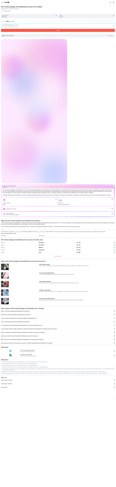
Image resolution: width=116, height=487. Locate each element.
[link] (7, 2)
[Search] (110, 2)
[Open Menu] (2, 2)
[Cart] (113, 2)
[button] (20, 9)
